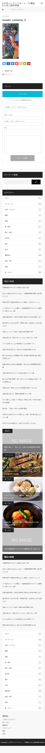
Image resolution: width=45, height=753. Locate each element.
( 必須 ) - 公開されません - (14, 121)
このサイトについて (8, 719)
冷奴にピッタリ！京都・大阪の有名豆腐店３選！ (18, 332)
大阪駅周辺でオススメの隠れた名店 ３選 (15, 287)
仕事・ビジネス (22, 209)
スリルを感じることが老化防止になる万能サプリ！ (19, 343)
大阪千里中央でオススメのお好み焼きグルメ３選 (18, 373)
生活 (22, 249)
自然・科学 (22, 261)
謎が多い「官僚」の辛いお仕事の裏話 (14, 408)
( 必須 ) (8, 115)
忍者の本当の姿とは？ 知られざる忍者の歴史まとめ (19, 349)
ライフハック (23, 204)
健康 (22, 215)
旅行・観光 (22, 232)
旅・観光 (22, 227)
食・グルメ (23, 272)
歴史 (22, 244)
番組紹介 (23, 255)
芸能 (22, 266)
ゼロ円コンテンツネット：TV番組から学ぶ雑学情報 (23, 742)
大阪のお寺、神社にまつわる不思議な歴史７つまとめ (19, 388)
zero (11, 71)
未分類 (22, 238)
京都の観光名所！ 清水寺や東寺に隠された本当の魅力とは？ (22, 317)
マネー (22, 198)
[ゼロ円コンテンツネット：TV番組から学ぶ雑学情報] (19, 4)
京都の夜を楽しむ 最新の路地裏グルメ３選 (16, 394)
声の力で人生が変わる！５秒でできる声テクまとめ (19, 423)
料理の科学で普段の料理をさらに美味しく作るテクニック (21, 302)
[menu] (41, 3)
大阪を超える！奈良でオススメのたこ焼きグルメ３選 (19, 338)
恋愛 (22, 221)
